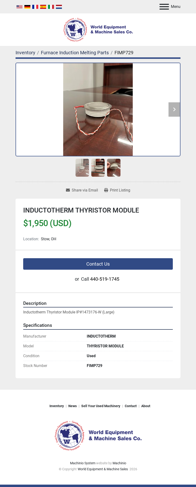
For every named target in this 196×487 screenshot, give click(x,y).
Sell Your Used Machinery (100, 406)
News (72, 406)
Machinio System (82, 463)
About (145, 406)
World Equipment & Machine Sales (103, 469)
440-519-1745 (104, 279)
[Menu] (164, 7)
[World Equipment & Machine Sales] (98, 435)
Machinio (119, 463)
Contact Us (98, 264)
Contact (131, 406)
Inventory (56, 406)
